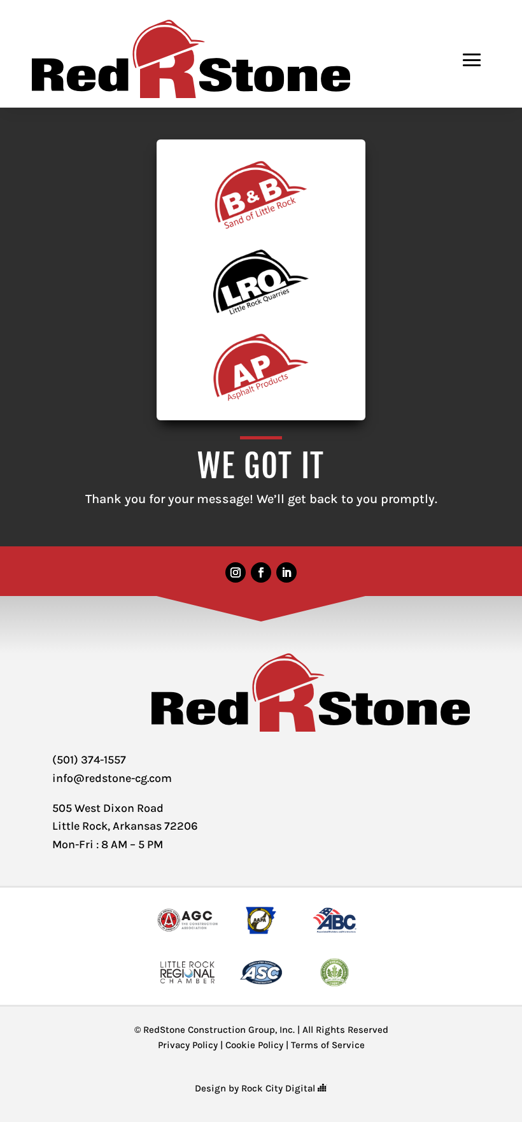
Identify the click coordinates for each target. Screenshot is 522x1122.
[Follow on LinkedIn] (286, 572)
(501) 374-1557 (89, 760)
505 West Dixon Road (108, 808)
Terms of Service (328, 1045)
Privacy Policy (188, 1045)
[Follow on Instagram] (235, 572)
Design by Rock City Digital (256, 1088)
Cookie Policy (254, 1045)
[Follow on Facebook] (261, 572)
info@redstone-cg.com (112, 778)
